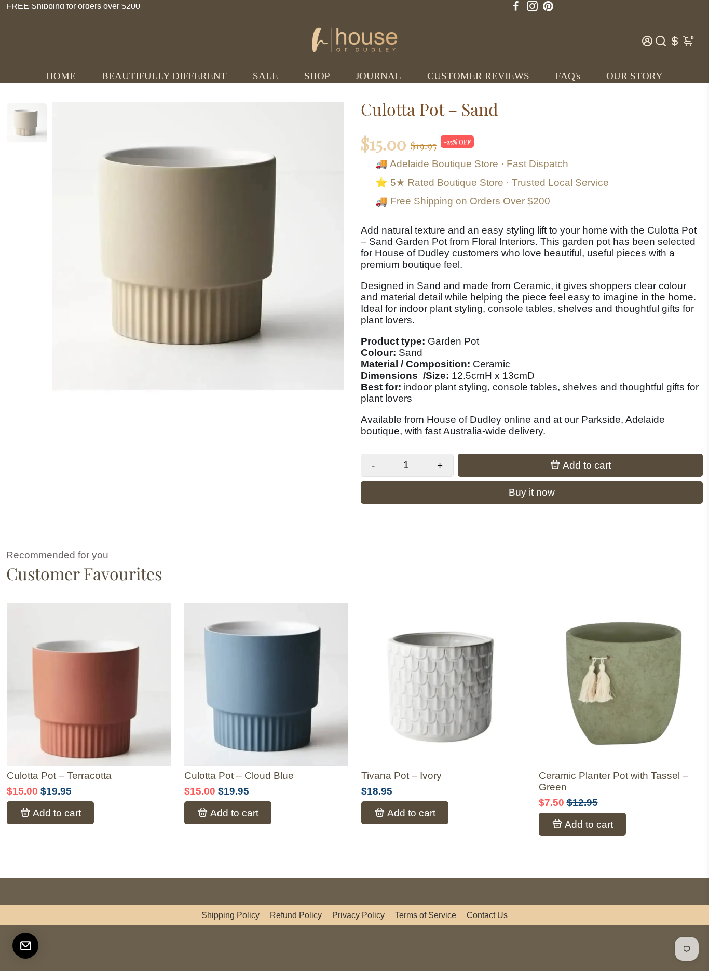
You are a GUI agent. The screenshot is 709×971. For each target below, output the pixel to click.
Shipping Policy (230, 915)
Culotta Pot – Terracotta (59, 775)
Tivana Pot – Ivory (401, 775)
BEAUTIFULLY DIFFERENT (164, 76)
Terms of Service (425, 915)
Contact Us (487, 915)
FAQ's (567, 76)
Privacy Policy (358, 915)
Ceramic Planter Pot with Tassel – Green (613, 781)
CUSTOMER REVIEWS (478, 76)
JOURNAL (378, 76)
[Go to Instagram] (532, 6)
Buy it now (532, 492)
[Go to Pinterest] (548, 6)
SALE (265, 76)
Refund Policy (296, 915)
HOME (61, 76)
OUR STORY (634, 76)
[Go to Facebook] (516, 6)
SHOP (317, 76)
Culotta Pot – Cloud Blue (239, 775)
